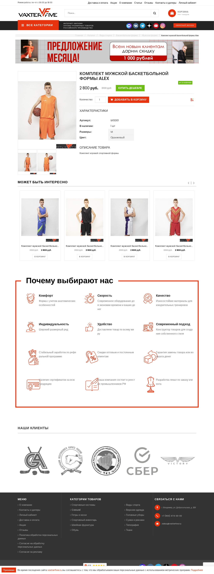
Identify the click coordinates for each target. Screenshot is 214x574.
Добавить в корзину (131, 99)
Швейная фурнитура (83, 525)
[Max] (129, 25)
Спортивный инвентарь (84, 520)
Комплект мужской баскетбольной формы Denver (48, 246)
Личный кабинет (187, 2)
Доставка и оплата (98, 2)
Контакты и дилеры (165, 2)
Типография (132, 525)
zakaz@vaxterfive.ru (171, 523)
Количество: (86, 99)
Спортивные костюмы (83, 504)
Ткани (129, 530)
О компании (125, 2)
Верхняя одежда (135, 509)
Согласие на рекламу (30, 551)
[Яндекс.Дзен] (149, 25)
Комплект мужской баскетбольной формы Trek (181, 246)
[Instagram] (163, 25)
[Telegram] (142, 25)
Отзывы (148, 2)
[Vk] (136, 25)
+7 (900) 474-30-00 (172, 515)
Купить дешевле (130, 88)
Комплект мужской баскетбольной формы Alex (91, 246)
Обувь (75, 530)
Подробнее (197, 570)
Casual (76, 509)
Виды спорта (133, 504)
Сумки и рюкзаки (135, 520)
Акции (113, 2)
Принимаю (8, 570)
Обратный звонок (185, 25)
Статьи (138, 2)
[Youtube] (156, 25)
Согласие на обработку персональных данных (31, 545)
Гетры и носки (79, 515)
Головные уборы (135, 515)
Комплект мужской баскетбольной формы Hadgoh (138, 246)
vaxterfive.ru (54, 570)
